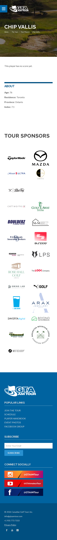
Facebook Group (14, 426)
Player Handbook (15, 418)
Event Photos (12, 422)
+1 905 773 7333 (12, 520)
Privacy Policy (10, 525)
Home (6, 32)
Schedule (10, 414)
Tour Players (25, 32)
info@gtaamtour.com (13, 516)
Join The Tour (12, 410)
